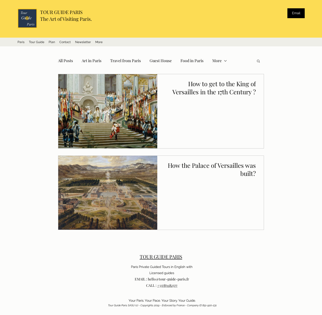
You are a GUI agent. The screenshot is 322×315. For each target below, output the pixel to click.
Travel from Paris (125, 60)
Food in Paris (191, 60)
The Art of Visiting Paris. (66, 19)
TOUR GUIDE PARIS (61, 12)
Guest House (161, 60)
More (217, 60)
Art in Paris (91, 60)
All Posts (65, 60)
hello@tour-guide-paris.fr (168, 279)
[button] (99, 42)
